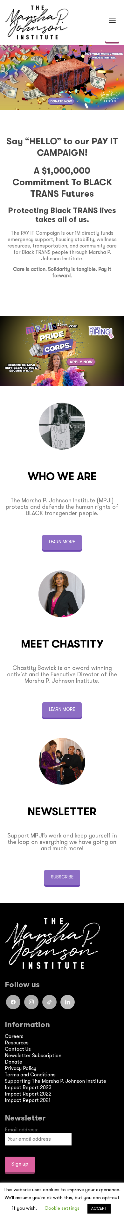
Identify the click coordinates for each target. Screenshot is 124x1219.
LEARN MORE (62, 542)
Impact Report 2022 (28, 1094)
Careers (14, 1037)
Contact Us (18, 1049)
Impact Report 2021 (27, 1101)
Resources (17, 1043)
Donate (13, 1062)
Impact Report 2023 (28, 1088)
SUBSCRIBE (62, 877)
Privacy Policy (20, 1069)
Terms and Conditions (30, 1075)
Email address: (21, 1130)
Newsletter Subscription (33, 1056)
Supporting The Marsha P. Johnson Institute (55, 1081)
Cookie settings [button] (62, 1208)
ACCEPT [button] (99, 1209)
